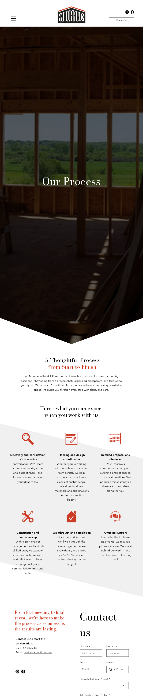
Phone (110, 662)
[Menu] (13, 18)
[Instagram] (127, 12)
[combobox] (104, 685)
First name (85, 646)
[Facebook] (132, 12)
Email (83, 662)
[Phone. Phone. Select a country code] (112, 669)
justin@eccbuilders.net (38, 652)
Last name (112, 646)
